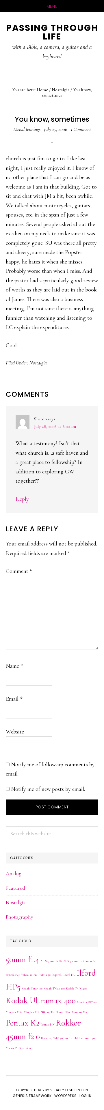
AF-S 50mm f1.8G (51, 961)
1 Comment (81, 129)
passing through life (52, 32)
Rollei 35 (46, 1038)
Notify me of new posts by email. (48, 789)
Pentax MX (48, 1024)
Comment (19, 571)
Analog (13, 873)
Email (14, 698)
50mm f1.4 (22, 959)
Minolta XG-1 (14, 1012)
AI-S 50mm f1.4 (72, 961)
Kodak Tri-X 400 (76, 988)
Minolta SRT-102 (87, 1002)
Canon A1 (89, 961)
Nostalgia (38, 363)
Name (14, 666)
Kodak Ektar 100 (32, 988)
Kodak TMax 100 (54, 988)
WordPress (65, 1095)
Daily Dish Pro (68, 1090)
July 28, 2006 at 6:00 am (55, 426)
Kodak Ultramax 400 (41, 1001)
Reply (22, 499)
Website (15, 731)
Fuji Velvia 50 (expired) (48, 975)
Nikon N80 (62, 1012)
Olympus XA (79, 1012)
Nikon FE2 (47, 1012)
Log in (85, 1095)
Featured (15, 888)
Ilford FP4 (69, 975)
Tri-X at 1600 (23, 1048)
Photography (19, 917)
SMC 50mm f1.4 (63, 1038)
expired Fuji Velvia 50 (19, 975)
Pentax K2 (23, 1023)
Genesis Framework (32, 1095)
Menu (52, 6)
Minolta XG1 (32, 1012)
